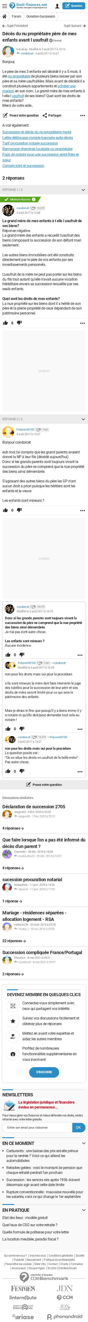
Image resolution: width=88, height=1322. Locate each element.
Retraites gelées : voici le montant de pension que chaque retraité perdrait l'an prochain (44, 1170)
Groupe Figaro (36, 1268)
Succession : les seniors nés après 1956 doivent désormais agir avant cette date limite (43, 1182)
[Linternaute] (23, 1298)
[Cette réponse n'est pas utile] (19, 323)
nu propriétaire (19, 76)
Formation (77, 1264)
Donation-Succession (41, 16)
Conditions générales (61, 1255)
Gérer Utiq (40, 1264)
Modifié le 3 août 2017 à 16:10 (35, 611)
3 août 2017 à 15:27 (28, 434)
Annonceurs (19, 1268)
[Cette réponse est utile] (5, 323)
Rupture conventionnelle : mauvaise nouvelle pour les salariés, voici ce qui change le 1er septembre (44, 1194)
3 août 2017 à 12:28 (28, 212)
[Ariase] (23, 1316)
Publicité (19, 1259)
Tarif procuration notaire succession (30, 143)
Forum (16, 16)
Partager (54, 115)
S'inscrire (44, 1072)
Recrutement (34, 1259)
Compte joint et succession (23, 166)
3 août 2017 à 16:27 (47, 53)
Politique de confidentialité (59, 1259)
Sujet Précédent (17, 26)
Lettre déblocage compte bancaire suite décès (37, 137)
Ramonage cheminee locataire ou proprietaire (37, 149)
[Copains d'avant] (23, 1307)
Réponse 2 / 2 (12, 419)
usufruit (18, 96)
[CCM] (65, 1298)
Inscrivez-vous (38, 1255)
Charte (64, 1264)
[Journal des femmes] (23, 1288)
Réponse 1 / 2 (12, 190)
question (76, 5)
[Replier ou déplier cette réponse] (83, 189)
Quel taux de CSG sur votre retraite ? (29, 1225)
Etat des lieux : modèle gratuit (25, 1217)
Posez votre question (24, 115)
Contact (53, 1264)
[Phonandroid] (65, 1317)
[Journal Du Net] (65, 1288)
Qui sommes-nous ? (15, 1255)
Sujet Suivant (72, 26)
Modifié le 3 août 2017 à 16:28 (36, 667)
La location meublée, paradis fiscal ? (30, 1239)
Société (80, 1255)
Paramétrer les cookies (18, 1264)
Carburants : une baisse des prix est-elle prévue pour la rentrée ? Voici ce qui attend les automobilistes (42, 1156)
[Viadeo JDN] (65, 1307)
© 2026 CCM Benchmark (62, 1268)
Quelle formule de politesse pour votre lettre (35, 1232)
